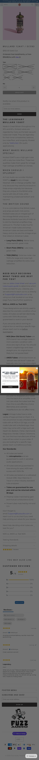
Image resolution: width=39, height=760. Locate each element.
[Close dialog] (37, 368)
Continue (10, 386)
